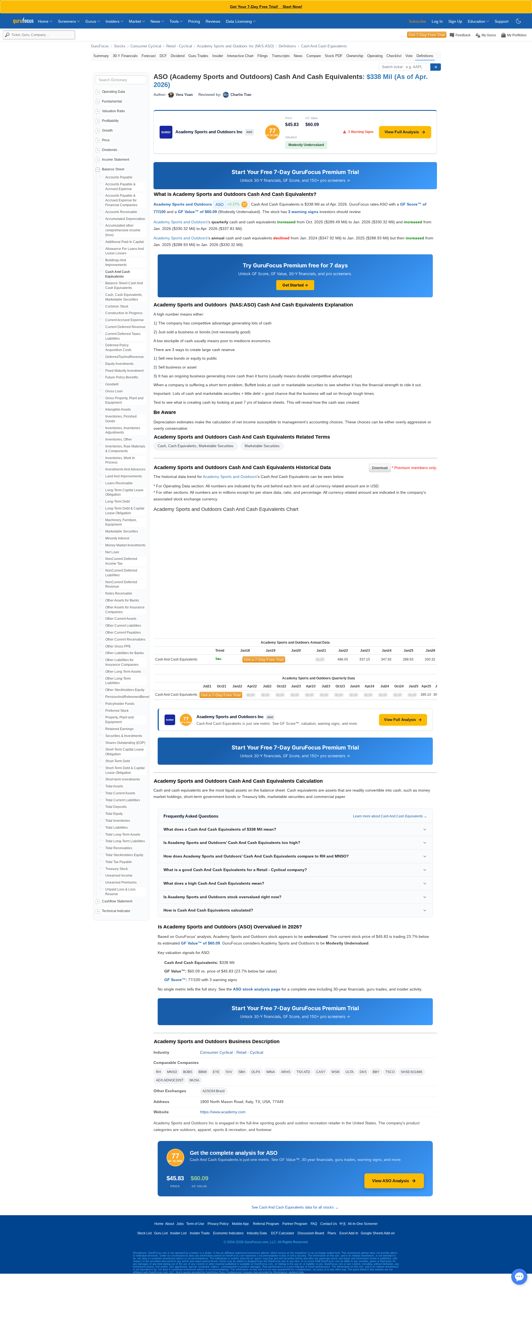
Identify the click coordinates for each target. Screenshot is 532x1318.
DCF (163, 56)
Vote (409, 56)
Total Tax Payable (118, 862)
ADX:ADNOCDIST (169, 1080)
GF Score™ (175, 979)
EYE (216, 1072)
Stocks (120, 46)
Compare (313, 56)
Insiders (113, 21)
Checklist (394, 56)
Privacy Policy (218, 1224)
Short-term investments (122, 779)
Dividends (109, 150)
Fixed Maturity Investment (124, 371)
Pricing (194, 21)
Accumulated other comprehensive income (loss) (122, 230)
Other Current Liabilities (123, 626)
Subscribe (417, 21)
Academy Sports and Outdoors (183, 204)
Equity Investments (119, 364)
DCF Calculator (282, 1233)
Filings (262, 56)
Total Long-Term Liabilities (125, 841)
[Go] (435, 67)
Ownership (354, 56)
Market (135, 21)
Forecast (149, 56)
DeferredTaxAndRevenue (124, 357)
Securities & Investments (123, 736)
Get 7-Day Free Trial (427, 34)
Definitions (287, 46)
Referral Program (266, 1224)
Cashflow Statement (117, 901)
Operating (375, 56)
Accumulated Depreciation (125, 219)
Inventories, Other (118, 439)
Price (106, 140)
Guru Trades (198, 56)
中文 (342, 1224)
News (155, 21)
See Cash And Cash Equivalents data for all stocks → (295, 1207)
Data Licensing (239, 21)
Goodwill (112, 384)
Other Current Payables (123, 632)
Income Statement (115, 160)
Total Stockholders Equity (124, 855)
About (169, 1224)
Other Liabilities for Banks (124, 653)
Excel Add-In (348, 1233)
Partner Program (294, 1224)
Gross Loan (114, 391)
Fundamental (112, 101)
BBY (376, 1072)
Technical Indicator (116, 911)
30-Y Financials (125, 56)
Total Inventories (117, 821)
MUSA (194, 1080)
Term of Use (195, 1224)
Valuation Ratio (113, 111)
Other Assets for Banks (122, 600)
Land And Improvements (123, 476)
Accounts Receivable (121, 212)
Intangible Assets (118, 409)
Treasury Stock (116, 869)
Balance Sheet (113, 169)
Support (501, 21)
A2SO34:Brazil (214, 1091)
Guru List (161, 1233)
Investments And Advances (125, 469)
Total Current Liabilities (122, 800)
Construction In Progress (123, 313)
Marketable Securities (121, 531)
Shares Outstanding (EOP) (125, 743)
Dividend (178, 56)
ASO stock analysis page (256, 989)
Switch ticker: (393, 67)
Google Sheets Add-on (378, 1233)
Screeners (67, 21)
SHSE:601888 (411, 1072)
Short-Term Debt (117, 761)
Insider (217, 56)
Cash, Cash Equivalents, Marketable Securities (196, 446)
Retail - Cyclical (179, 46)
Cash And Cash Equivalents (324, 46)
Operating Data (113, 92)
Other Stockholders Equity (124, 690)
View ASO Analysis (390, 1180)
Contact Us (328, 1224)
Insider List (178, 1233)
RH (158, 1072)
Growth (107, 130)
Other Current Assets (120, 619)
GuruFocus (100, 46)
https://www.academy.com (222, 1112)
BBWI (202, 1072)
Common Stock (116, 306)
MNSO (172, 1072)
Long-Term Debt (117, 501)
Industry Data (257, 1233)
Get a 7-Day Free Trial (263, 659)
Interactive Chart (240, 56)
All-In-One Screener (363, 1224)
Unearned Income (118, 875)
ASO (231, 204)
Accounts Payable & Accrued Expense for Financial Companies (121, 200)
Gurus (91, 21)
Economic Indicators (228, 1233)
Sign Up (455, 21)
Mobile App (240, 1224)
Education (477, 21)
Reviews (213, 21)
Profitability (110, 121)
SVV (229, 1072)
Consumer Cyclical (146, 46)
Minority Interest (117, 538)
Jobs (180, 1224)
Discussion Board (311, 1233)
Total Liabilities (116, 828)
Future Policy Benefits (121, 377)
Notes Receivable (118, 593)
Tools (175, 21)
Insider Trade (200, 1233)
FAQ (314, 1224)
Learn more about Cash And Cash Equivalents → (390, 816)
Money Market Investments (125, 545)
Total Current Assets (120, 793)
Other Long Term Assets (123, 672)
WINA (270, 1072)
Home (44, 21)
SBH (241, 1072)
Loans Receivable (119, 483)
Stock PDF (333, 56)
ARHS (285, 1072)
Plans (332, 1233)
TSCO (390, 1072)
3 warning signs (303, 211)
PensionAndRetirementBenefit (128, 697)
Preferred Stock (117, 711)
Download (380, 468)
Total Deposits (116, 807)
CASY (320, 1072)
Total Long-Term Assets (122, 834)
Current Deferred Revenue (125, 327)
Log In (437, 21)
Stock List (144, 1233)
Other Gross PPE (118, 646)
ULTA (350, 1072)
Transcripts (281, 56)
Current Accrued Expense (124, 320)
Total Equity (114, 814)
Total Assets (114, 786)
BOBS (187, 1072)
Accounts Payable (118, 177)
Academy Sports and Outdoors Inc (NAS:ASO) (235, 46)
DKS (363, 1072)
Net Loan (112, 552)
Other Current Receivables (125, 639)
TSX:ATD (303, 1072)
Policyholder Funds (119, 704)
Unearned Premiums (121, 882)
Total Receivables (118, 848)
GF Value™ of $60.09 (197, 211)
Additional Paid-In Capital (124, 242)
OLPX (255, 1072)
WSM (335, 1072)
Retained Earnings (119, 729)
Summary (101, 56)
